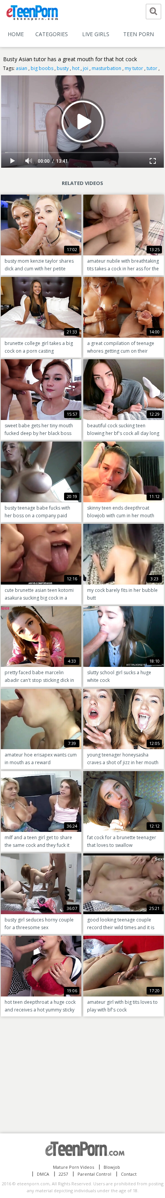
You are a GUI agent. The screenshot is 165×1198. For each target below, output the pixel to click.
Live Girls (95, 34)
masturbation (106, 68)
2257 (63, 1173)
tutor (152, 68)
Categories (51, 34)
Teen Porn (138, 34)
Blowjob (112, 1167)
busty (63, 68)
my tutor (134, 68)
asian (21, 68)
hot (75, 68)
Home (16, 34)
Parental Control (94, 1173)
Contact (129, 1173)
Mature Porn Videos (73, 1167)
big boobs (42, 68)
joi (85, 68)
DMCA (43, 1173)
